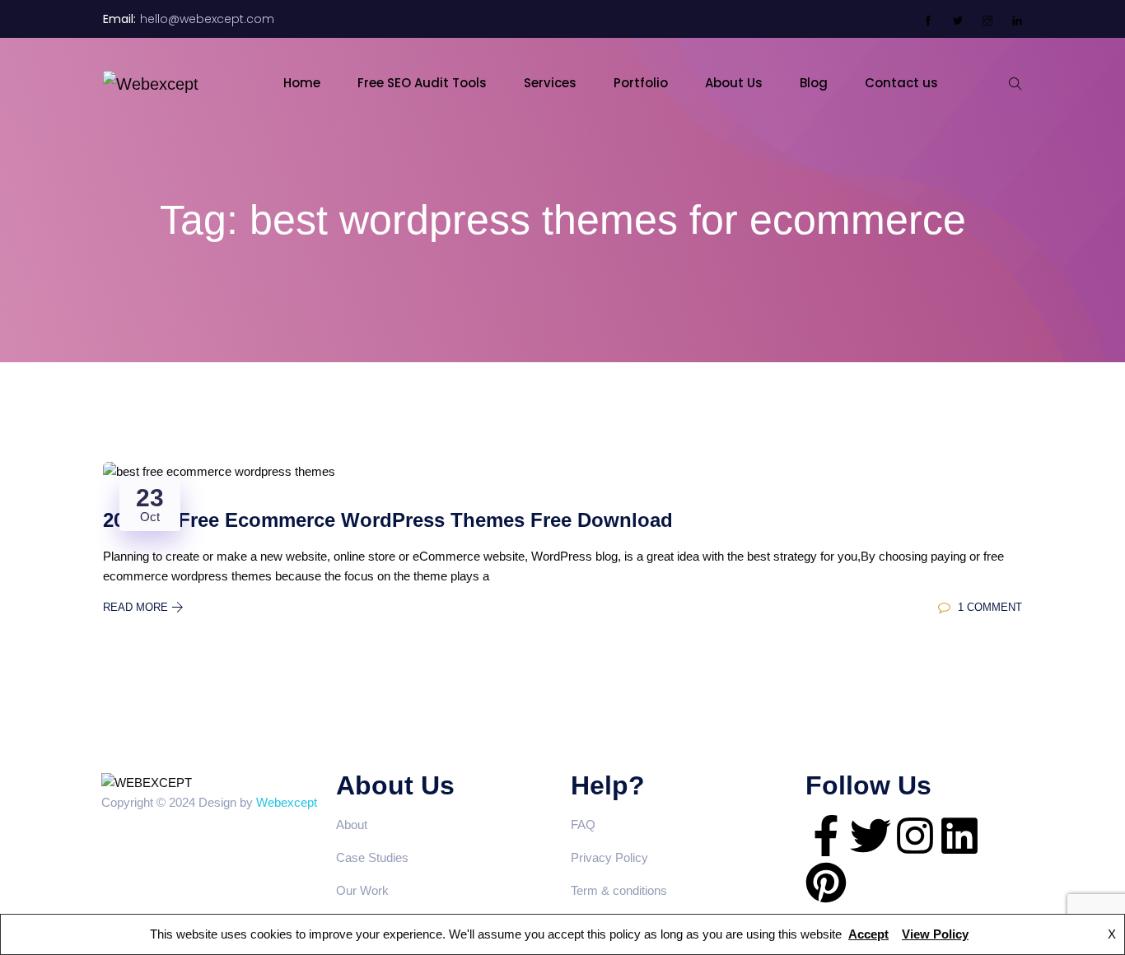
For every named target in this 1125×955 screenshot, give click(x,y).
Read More (137, 607)
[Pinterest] (826, 882)
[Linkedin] (959, 835)
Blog (814, 82)
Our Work (362, 890)
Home (301, 82)
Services (550, 82)
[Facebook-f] (826, 835)
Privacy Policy (609, 857)
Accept (868, 934)
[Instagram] (915, 835)
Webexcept (286, 802)
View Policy (935, 934)
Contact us (901, 82)
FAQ (583, 825)
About (351, 825)
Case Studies (372, 857)
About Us (734, 82)
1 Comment (988, 607)
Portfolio (641, 82)
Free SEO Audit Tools (422, 82)
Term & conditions (619, 890)
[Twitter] (870, 835)
